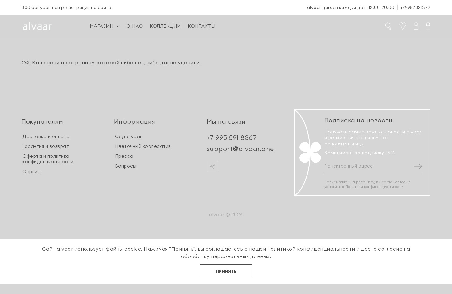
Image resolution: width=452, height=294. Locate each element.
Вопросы (126, 166)
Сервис (31, 171)
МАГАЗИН (101, 26)
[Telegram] (212, 166)
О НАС (134, 26)
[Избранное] (399, 26)
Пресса (124, 156)
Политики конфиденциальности (374, 186)
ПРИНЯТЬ (226, 271)
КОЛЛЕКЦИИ (165, 26)
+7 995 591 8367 (232, 137)
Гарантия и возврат (45, 146)
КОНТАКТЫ (201, 26)
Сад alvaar (128, 136)
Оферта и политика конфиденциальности (47, 159)
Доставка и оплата (46, 136)
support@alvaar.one (240, 148)
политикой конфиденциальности (311, 249)
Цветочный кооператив (143, 146)
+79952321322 (415, 7)
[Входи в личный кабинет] (413, 26)
